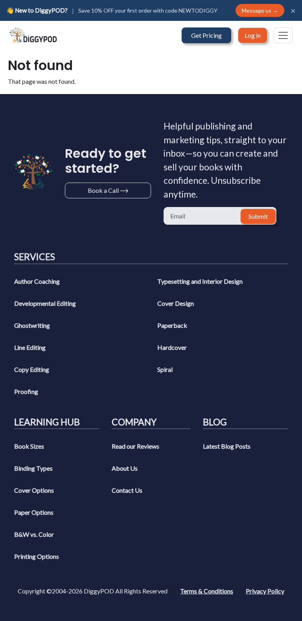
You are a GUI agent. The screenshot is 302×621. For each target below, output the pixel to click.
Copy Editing (31, 369)
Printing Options (36, 556)
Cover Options (34, 490)
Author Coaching (37, 281)
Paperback (172, 325)
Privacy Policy (265, 591)
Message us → (260, 10)
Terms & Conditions (206, 591)
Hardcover (172, 347)
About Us (125, 468)
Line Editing (30, 347)
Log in (253, 35)
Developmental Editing (45, 303)
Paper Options (33, 512)
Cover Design (175, 303)
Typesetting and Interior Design (200, 281)
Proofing (26, 391)
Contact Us (127, 490)
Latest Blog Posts (226, 446)
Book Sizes (29, 446)
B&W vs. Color (34, 534)
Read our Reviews (135, 446)
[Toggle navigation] (283, 35)
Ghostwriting (32, 325)
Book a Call (103, 190)
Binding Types (33, 468)
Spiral (165, 369)
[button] (206, 35)
